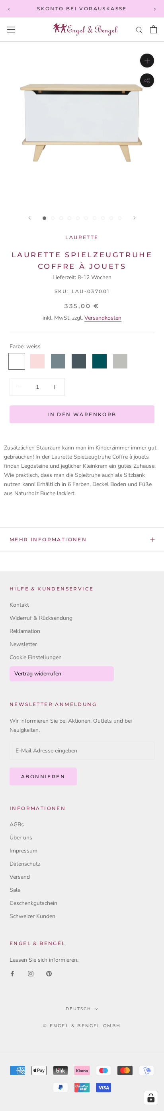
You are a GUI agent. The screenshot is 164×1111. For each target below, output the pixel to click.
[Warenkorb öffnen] (153, 29)
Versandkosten (102, 318)
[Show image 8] (103, 218)
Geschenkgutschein (33, 903)
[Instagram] (30, 973)
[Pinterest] (49, 973)
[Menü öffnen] (11, 30)
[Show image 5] (78, 218)
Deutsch (78, 1008)
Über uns (21, 837)
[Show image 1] (44, 218)
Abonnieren (43, 776)
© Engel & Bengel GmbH (82, 1025)
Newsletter (23, 644)
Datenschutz (25, 864)
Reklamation (25, 631)
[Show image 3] (61, 218)
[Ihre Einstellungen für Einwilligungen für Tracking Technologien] (151, 1098)
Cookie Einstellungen (36, 657)
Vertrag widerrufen (37, 673)
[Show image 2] (53, 218)
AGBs (17, 824)
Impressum (23, 850)
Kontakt (19, 605)
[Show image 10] (119, 218)
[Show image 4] (69, 218)
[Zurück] (29, 218)
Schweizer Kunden (32, 916)
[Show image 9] (111, 218)
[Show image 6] (86, 218)
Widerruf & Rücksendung (41, 618)
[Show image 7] (94, 218)
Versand (20, 877)
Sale (15, 890)
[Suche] (139, 29)
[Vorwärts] (134, 218)
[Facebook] (12, 973)
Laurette (81, 237)
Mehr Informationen (48, 539)
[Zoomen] (147, 61)
